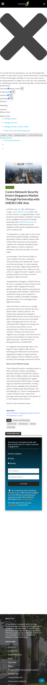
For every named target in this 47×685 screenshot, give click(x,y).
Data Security (23, 424)
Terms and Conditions (17, 681)
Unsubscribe (13, 674)
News (10, 658)
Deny (10, 135)
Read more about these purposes (17, 130)
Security (32, 424)
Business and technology (21, 420)
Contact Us (12, 651)
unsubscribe (13, 505)
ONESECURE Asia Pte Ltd (27, 222)
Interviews (12, 662)
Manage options (10, 118)
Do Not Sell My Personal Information (23, 670)
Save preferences (35, 135)
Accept (3, 135)
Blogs (10, 666)
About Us (12, 647)
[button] (23, 37)
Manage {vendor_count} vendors (16, 126)
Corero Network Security (20, 212)
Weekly (12, 463)
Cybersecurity (11, 424)
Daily (11, 458)
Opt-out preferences (12, 140)
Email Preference (15, 654)
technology (11, 427)
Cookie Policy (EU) (15, 677)
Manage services (10, 123)
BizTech (10, 187)
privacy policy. (27, 499)
